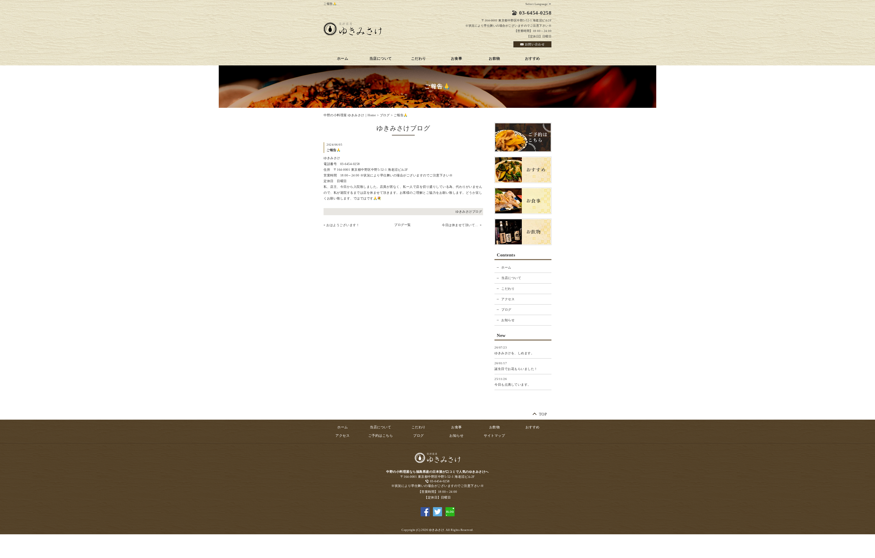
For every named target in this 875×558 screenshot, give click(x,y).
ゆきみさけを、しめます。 (514, 353)
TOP (543, 413)
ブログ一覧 (402, 225)
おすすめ (532, 58)
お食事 (456, 58)
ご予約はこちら (380, 435)
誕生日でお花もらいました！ (516, 369)
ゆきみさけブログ (469, 211)
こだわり (418, 58)
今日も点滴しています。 (512, 384)
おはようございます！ (342, 225)
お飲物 (494, 58)
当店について (380, 58)
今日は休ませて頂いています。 (460, 225)
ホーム (342, 58)
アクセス (508, 299)
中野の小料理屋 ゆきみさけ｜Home (350, 115)
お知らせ (508, 320)
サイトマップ (494, 435)
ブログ (385, 115)
